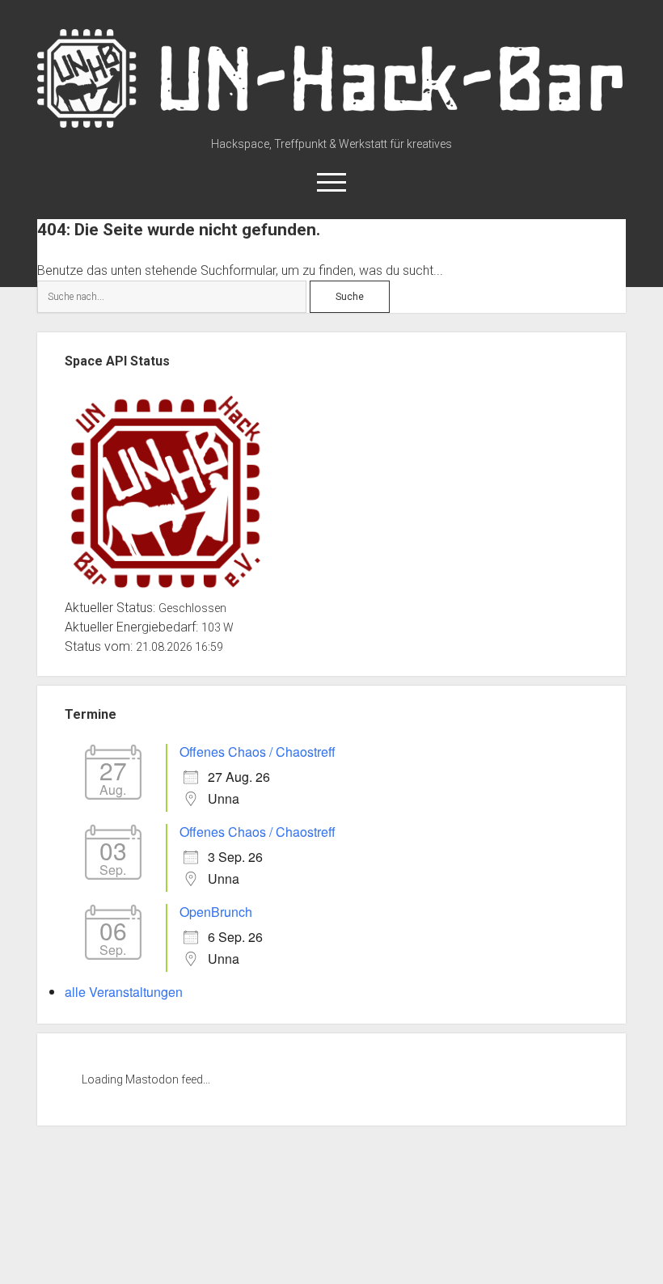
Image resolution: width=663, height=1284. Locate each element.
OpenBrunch (215, 911)
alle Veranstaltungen (124, 991)
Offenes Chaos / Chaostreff (257, 751)
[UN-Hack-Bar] (332, 122)
